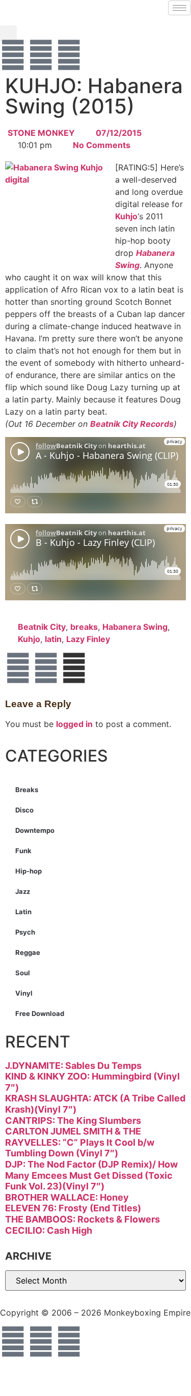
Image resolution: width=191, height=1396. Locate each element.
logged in (74, 724)
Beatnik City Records (132, 424)
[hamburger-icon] (179, 8)
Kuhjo (126, 216)
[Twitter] (40, 55)
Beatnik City (42, 627)
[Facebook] (12, 55)
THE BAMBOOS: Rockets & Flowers (82, 1219)
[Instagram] (68, 55)
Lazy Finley (88, 639)
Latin (23, 912)
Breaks (26, 790)
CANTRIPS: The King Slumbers (73, 1120)
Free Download (39, 1013)
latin (53, 639)
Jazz (22, 891)
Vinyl (24, 993)
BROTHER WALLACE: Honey (67, 1197)
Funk (23, 851)
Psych (25, 932)
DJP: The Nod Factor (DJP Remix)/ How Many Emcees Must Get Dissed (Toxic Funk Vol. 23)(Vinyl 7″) (91, 1175)
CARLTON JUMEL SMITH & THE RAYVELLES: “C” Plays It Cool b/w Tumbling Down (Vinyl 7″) (79, 1142)
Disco (24, 810)
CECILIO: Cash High (48, 1230)
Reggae (27, 952)
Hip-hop (28, 871)
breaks (84, 627)
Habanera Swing (135, 627)
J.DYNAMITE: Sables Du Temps (73, 1065)
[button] (8, 33)
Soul (22, 973)
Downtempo (34, 830)
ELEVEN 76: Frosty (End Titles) (73, 1208)
